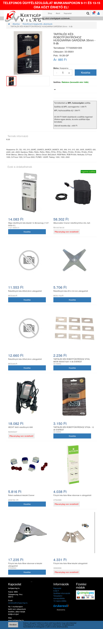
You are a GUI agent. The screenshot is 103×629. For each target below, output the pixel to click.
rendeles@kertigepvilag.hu (18, 603)
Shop (50, 13)
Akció (58, 13)
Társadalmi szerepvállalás (59, 597)
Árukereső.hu (61, 610)
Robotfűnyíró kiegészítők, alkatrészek (37, 24)
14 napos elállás (59, 601)
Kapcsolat (68, 13)
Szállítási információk (61, 593)
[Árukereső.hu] (60, 607)
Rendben (13, 625)
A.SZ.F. (56, 590)
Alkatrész (16, 24)
